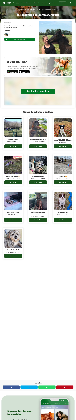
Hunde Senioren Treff (13, 250)
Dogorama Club (51, 3)
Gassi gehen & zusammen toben (38, 213)
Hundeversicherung (25, 3)
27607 (38, 9)
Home (21, 9)
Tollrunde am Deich (62, 212)
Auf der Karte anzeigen (38, 91)
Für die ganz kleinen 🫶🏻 (13, 176)
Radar (17, 3)
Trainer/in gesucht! (13, 139)
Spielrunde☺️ (63, 176)
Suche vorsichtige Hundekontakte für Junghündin (62, 139)
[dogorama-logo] (8, 3)
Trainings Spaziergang (38, 176)
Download (62, 3)
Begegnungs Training (13, 212)
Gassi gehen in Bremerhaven (38, 139)
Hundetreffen (26, 9)
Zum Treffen (13, 146)
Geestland (33, 9)
